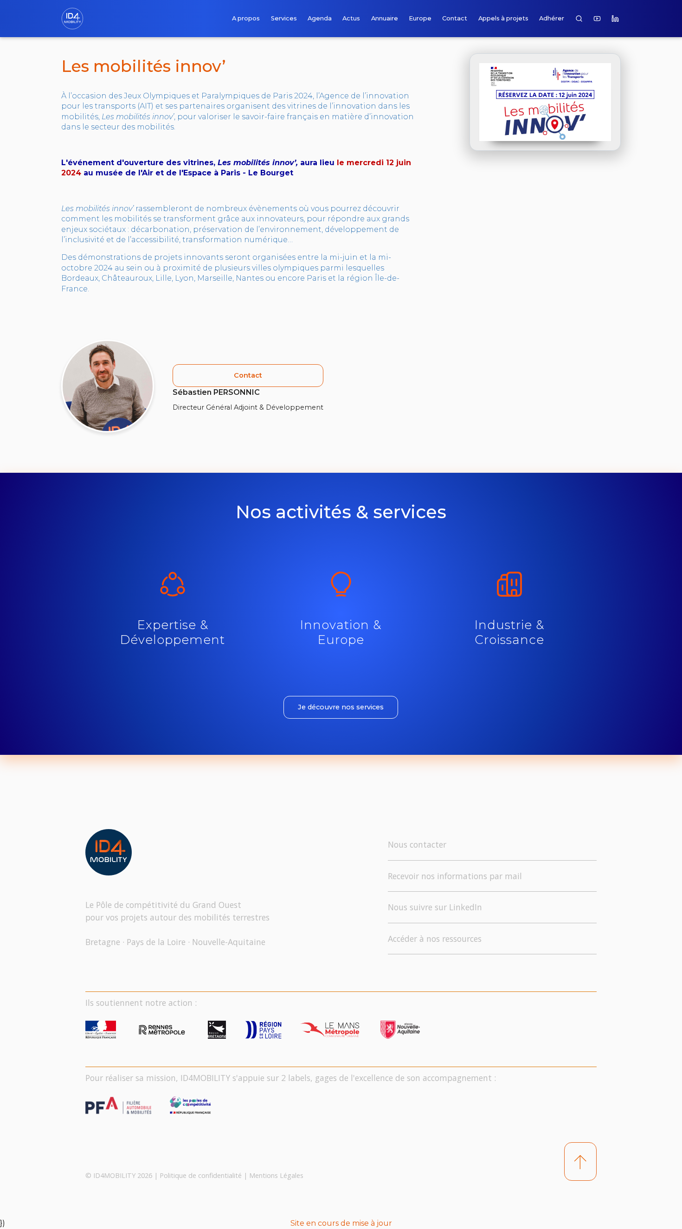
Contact (454, 18)
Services (284, 18)
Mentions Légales (276, 1175)
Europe (420, 18)
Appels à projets (503, 18)
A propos (246, 18)
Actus (351, 18)
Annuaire (384, 18)
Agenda (320, 18)
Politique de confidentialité (201, 1175)
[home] (74, 19)
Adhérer (551, 18)
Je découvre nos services (341, 707)
